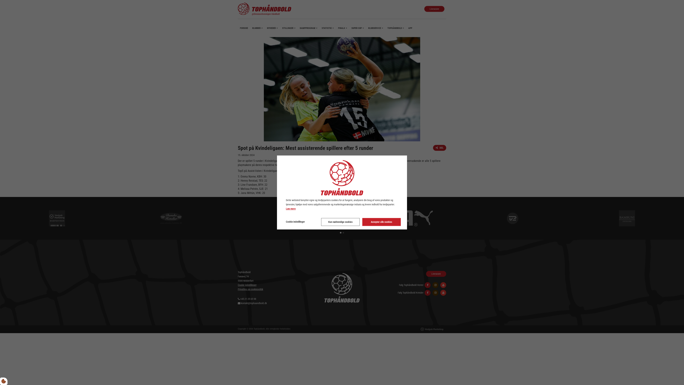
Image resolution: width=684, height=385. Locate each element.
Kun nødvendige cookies (340, 222)
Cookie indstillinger (295, 221)
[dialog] (342, 192)
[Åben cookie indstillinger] (3, 381)
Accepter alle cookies (381, 222)
